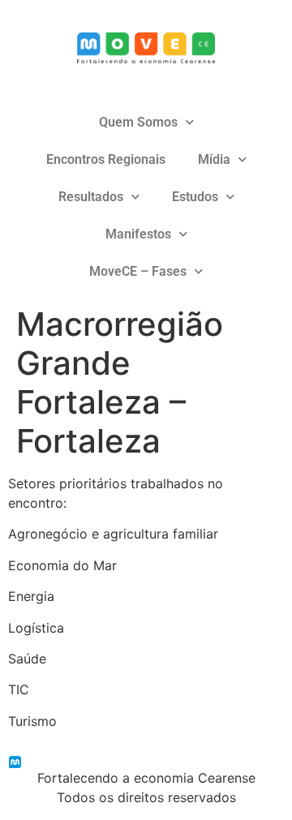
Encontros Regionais (105, 159)
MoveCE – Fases (138, 271)
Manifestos (138, 234)
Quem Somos (138, 122)
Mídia (214, 159)
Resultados (90, 196)
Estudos (195, 196)
